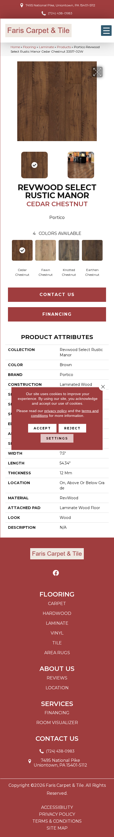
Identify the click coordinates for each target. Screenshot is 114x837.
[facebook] (56, 573)
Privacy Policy (57, 814)
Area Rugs (57, 652)
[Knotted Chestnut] (69, 250)
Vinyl (57, 633)
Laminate (46, 47)
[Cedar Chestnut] (22, 250)
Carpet (57, 603)
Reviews (57, 677)
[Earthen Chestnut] (92, 250)
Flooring (29, 47)
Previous (8, 162)
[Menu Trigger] (106, 30)
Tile (57, 642)
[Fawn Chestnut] (45, 250)
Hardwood (57, 613)
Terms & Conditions (57, 821)
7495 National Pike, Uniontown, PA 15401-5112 (60, 5)
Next (106, 162)
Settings (57, 438)
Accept (42, 428)
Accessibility (57, 807)
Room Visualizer (57, 722)
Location (57, 687)
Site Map (57, 828)
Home (15, 47)
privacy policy (55, 411)
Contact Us (57, 294)
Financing (57, 314)
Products (64, 47)
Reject (72, 428)
